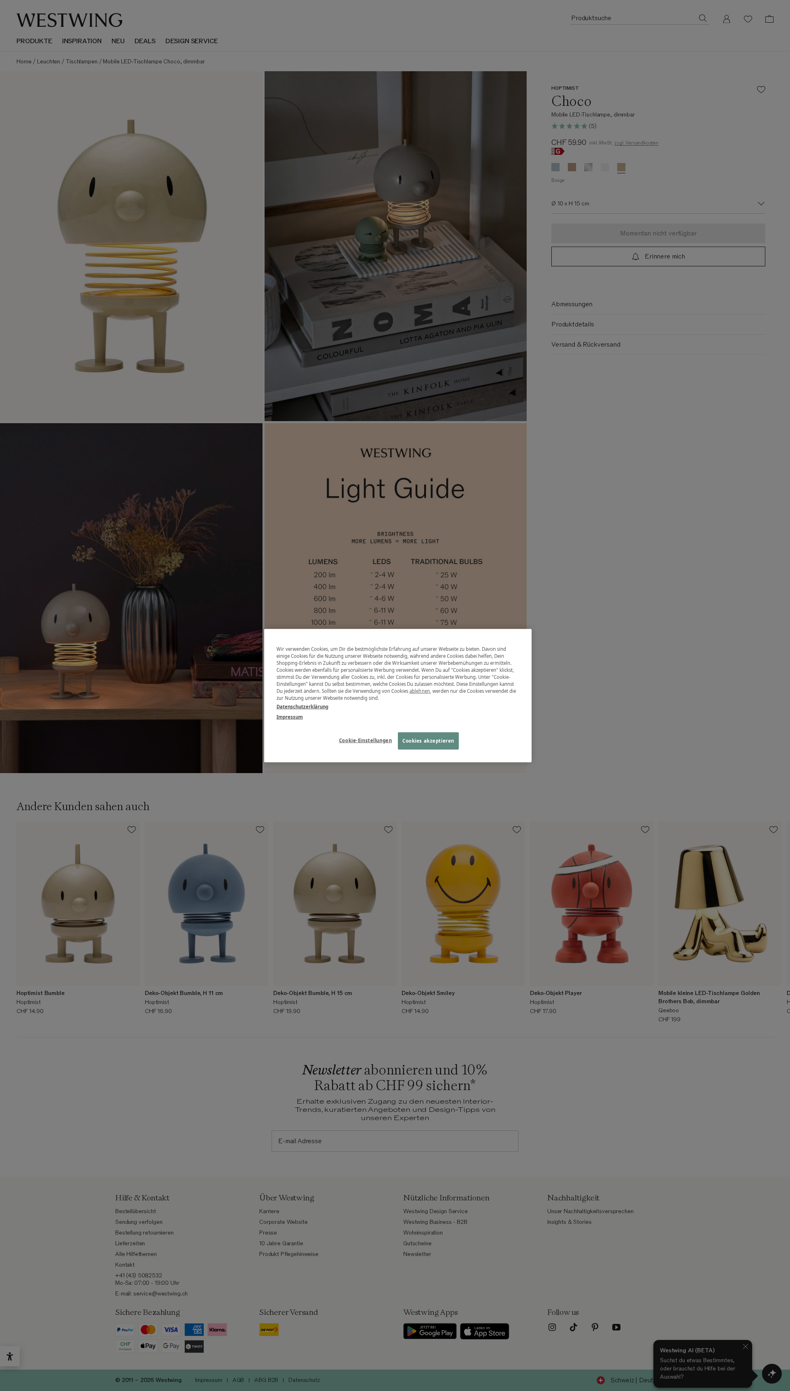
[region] (398, 695)
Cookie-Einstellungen (365, 740)
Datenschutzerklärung (302, 707)
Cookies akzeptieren (428, 741)
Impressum (289, 717)
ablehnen (419, 691)
